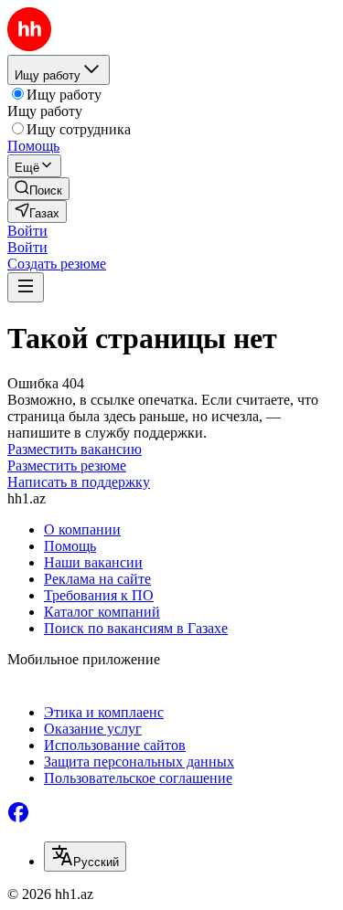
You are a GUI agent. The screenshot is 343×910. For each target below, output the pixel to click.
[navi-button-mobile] (25, 287)
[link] (38, 188)
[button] (27, 230)
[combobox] (85, 856)
